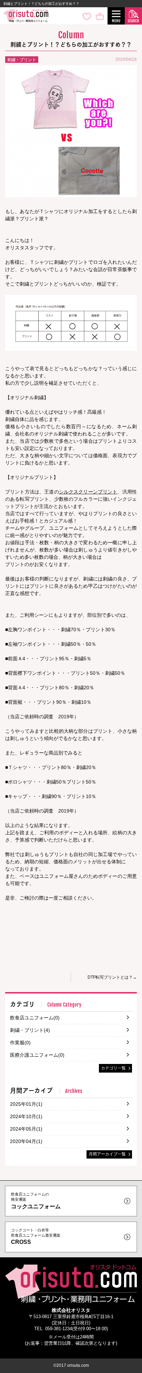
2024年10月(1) (26, 1116)
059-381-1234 (58, 1328)
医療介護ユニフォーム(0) (37, 1055)
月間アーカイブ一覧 (107, 1154)
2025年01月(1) (26, 1104)
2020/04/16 (126, 59)
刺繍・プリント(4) (30, 1030)
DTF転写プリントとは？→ (112, 977)
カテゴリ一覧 (113, 1068)
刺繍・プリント (21, 59)
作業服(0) (20, 1042)
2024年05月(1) (26, 1129)
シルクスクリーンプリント (88, 492)
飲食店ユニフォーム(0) (35, 1017)
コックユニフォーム (36, 1200)
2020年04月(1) (26, 1141)
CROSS (35, 1236)
